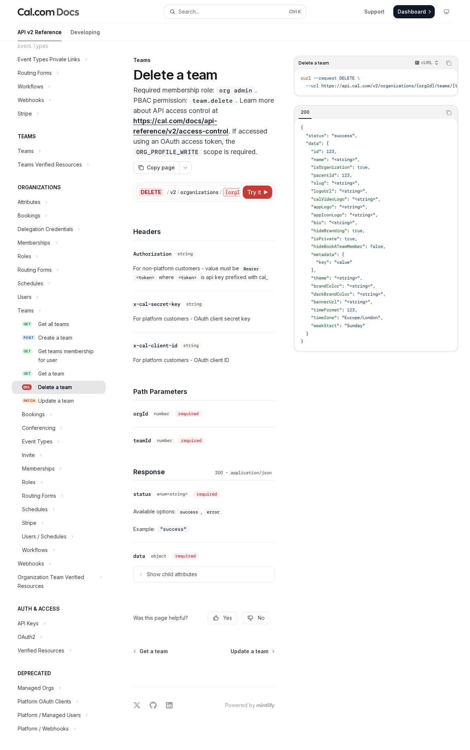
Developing (85, 32)
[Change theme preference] (446, 12)
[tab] (305, 112)
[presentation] (65, 395)
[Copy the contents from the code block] (448, 63)
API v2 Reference (40, 32)
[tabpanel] (376, 235)
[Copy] (233, 192)
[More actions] (185, 167)
